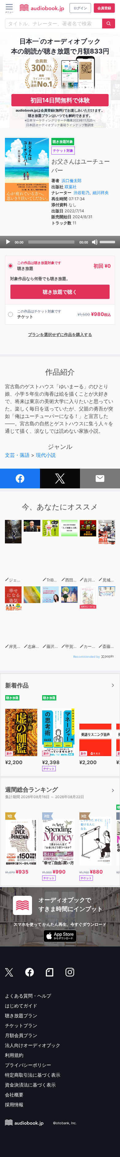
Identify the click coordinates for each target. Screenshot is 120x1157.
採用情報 (14, 1105)
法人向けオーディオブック (32, 1045)
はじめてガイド (21, 1006)
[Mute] (95, 242)
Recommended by (86, 656)
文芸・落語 (17, 455)
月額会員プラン (21, 1035)
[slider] (108, 241)
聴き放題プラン (21, 1016)
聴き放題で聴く (60, 292)
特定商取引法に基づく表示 (32, 1075)
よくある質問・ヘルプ (28, 996)
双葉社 (71, 186)
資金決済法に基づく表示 (30, 1085)
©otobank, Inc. (65, 1123)
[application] (60, 242)
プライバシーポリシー (28, 1065)
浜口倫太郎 (72, 180)
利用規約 (14, 1055)
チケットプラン (21, 1025)
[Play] (8, 242)
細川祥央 (101, 192)
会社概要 (14, 1095)
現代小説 (46, 455)
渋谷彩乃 (82, 192)
